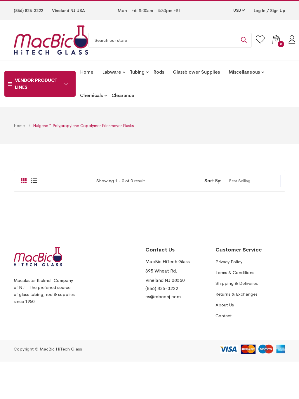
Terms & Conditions (234, 272)
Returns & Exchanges (236, 294)
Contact (223, 315)
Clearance (123, 95)
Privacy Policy (228, 261)
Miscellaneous (244, 72)
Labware (111, 72)
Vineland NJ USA (68, 10)
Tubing (137, 72)
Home (86, 72)
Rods (158, 72)
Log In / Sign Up (269, 10)
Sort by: (212, 180)
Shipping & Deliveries (236, 283)
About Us (224, 305)
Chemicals (91, 95)
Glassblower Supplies (196, 72)
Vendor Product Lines (36, 83)
